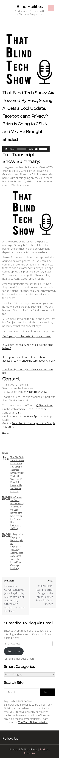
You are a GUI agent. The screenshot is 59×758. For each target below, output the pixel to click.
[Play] (6, 149)
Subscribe (14, 651)
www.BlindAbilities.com (32, 409)
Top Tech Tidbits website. (33, 722)
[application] (26, 149)
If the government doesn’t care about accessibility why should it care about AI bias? (28, 358)
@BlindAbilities (44, 405)
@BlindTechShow (37, 391)
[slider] (43, 148)
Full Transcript (18, 155)
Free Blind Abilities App (25, 416)
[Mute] (36, 149)
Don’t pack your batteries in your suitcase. (26, 336)
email (19, 412)
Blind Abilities (30, 6)
